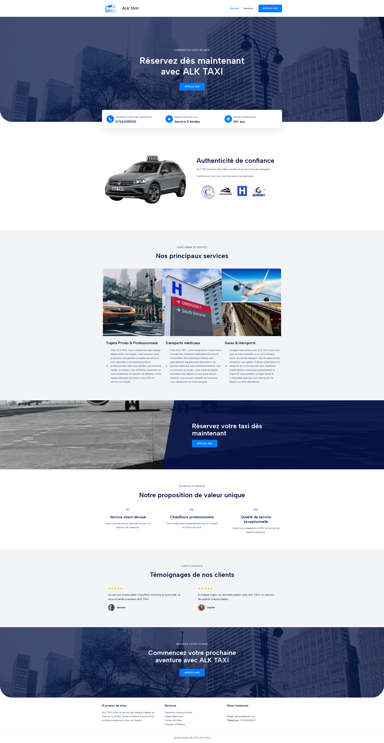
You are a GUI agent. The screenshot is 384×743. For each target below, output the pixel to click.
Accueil (234, 8)
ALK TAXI (130, 8)
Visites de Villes (173, 720)
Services (248, 8)
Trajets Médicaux (174, 716)
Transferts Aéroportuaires (178, 712)
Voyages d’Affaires (175, 724)
